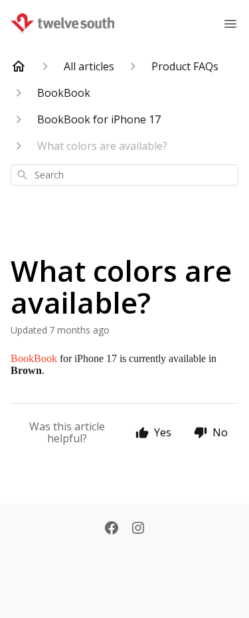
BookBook (34, 358)
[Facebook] (112, 529)
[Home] (19, 66)
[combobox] (124, 175)
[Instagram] (138, 529)
